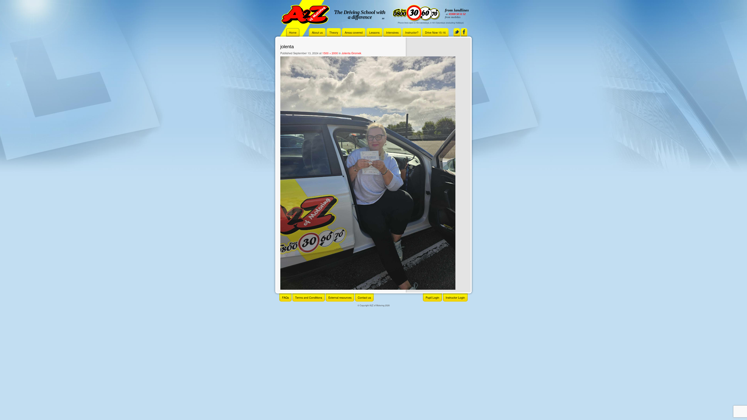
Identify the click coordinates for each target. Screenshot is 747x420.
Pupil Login (432, 297)
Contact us (364, 297)
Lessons (374, 32)
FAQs (285, 297)
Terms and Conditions (308, 297)
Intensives (392, 32)
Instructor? (411, 32)
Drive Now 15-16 (435, 32)
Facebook (464, 32)
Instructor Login (455, 297)
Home (292, 32)
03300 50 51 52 (457, 14)
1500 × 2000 (330, 53)
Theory (333, 32)
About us (317, 32)
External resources (340, 297)
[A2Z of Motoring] (305, 14)
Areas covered (354, 32)
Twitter (457, 32)
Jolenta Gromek (351, 53)
